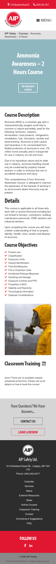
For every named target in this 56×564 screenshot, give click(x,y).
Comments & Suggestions (29, 518)
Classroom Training (29, 509)
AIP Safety (10, 33)
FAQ (29, 523)
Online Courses (29, 504)
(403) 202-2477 (42, 4)
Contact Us (28, 421)
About (29, 490)
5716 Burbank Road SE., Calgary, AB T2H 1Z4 (28, 467)
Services (29, 486)
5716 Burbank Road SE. (20, 4)
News (29, 500)
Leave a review (28, 432)
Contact (29, 514)
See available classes (28, 88)
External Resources (29, 495)
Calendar (29, 481)
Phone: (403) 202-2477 (28, 473)
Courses (23, 33)
